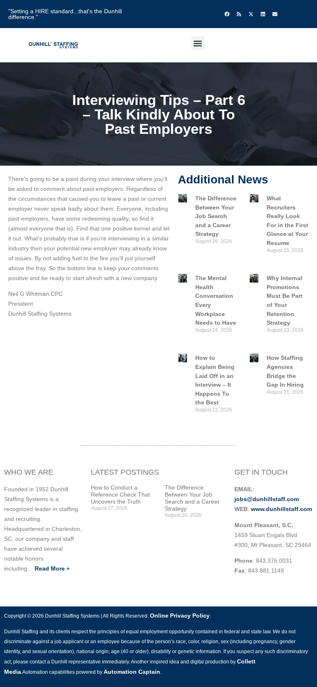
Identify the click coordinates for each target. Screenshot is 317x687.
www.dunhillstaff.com (281, 509)
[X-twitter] (251, 14)
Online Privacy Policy (180, 615)
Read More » (52, 568)
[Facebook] (227, 14)
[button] (198, 43)
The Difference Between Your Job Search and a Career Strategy (216, 216)
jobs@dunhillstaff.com (266, 499)
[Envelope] (275, 14)
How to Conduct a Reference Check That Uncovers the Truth (120, 494)
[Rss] (239, 14)
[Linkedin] (263, 14)
